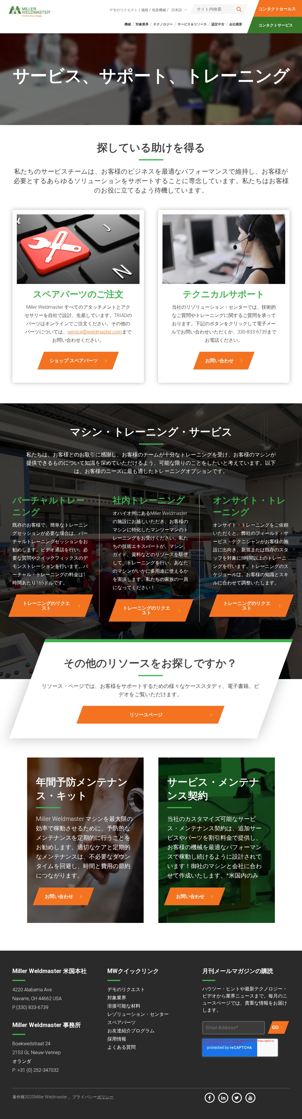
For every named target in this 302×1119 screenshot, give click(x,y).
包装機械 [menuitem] (159, 10)
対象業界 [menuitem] (142, 24)
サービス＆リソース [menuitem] (192, 24)
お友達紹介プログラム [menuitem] (131, 1030)
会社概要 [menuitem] (235, 24)
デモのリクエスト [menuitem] (123, 10)
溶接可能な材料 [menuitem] (123, 1006)
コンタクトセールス (277, 8)
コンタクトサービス (275, 25)
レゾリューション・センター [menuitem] (138, 1014)
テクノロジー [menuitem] (163, 24)
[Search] (239, 9)
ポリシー (105, 1097)
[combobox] (178, 9)
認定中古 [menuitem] (217, 24)
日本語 (176, 10)
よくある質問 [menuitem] (121, 1047)
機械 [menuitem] (127, 24)
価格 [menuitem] (144, 10)
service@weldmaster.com (95, 332)
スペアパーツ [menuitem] (121, 1022)
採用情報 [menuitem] (116, 1039)
